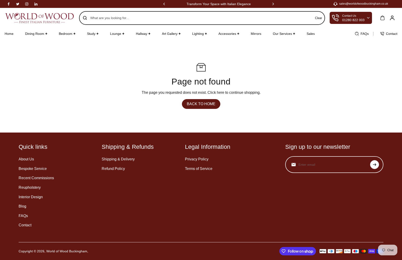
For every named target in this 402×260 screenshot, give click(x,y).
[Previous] (164, 4)
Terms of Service (198, 169)
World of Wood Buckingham (66, 251)
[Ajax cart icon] (382, 18)
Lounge (115, 34)
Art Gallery (170, 34)
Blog (22, 206)
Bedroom (65, 34)
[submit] (374, 164)
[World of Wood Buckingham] (39, 18)
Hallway (141, 34)
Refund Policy (113, 169)
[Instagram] (27, 4)
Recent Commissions (36, 178)
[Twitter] (18, 4)
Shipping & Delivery (118, 159)
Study (91, 34)
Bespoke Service (33, 169)
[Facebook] (9, 4)
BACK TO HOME (201, 104)
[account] (392, 18)
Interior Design (31, 197)
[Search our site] (85, 18)
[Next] (273, 4)
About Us (26, 159)
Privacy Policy (196, 159)
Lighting (198, 34)
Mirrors (256, 34)
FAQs (23, 216)
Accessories (227, 34)
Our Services (282, 34)
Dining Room (34, 34)
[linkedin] (36, 4)
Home (9, 34)
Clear (318, 18)
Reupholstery (30, 187)
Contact (25, 225)
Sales (311, 34)
